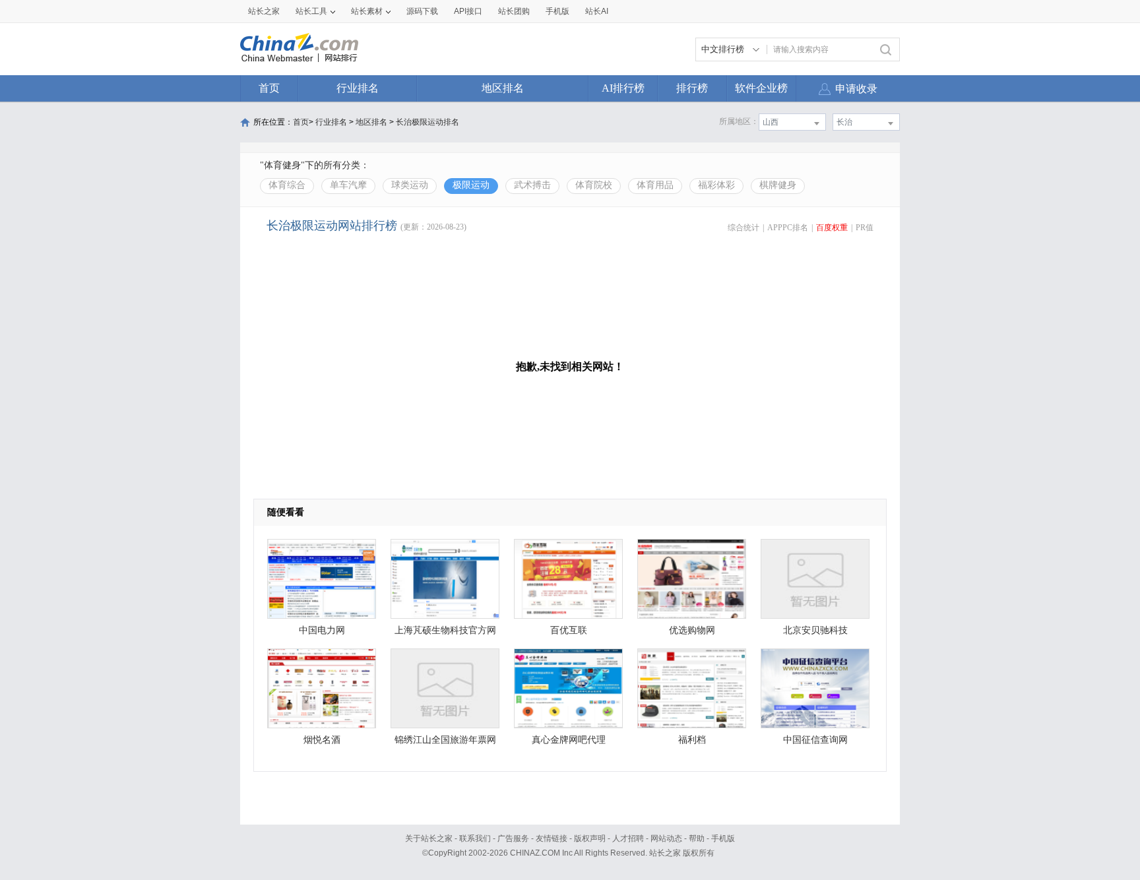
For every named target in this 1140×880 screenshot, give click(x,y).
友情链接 (551, 838)
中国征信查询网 (815, 740)
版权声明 (590, 838)
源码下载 (422, 11)
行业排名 (357, 88)
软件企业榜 (761, 88)
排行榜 (692, 88)
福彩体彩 (716, 185)
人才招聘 (628, 838)
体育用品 (655, 185)
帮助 (697, 838)
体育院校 (593, 185)
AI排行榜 (623, 88)
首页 (269, 88)
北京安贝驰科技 (815, 630)
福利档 (692, 740)
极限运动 (471, 185)
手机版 (723, 838)
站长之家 (264, 11)
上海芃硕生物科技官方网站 (445, 633)
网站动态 (666, 838)
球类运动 (409, 185)
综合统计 (743, 227)
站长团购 (514, 11)
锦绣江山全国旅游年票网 (445, 740)
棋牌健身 (777, 185)
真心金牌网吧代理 (569, 740)
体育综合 (287, 185)
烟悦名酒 (321, 740)
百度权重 (832, 227)
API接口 (468, 11)
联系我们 (475, 838)
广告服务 (513, 838)
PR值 (864, 227)
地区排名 (503, 88)
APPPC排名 (787, 227)
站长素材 (367, 11)
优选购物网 (692, 630)
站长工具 (311, 11)
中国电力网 (322, 630)
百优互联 (568, 630)
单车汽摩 (348, 185)
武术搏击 (532, 185)
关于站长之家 (429, 838)
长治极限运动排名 (427, 122)
